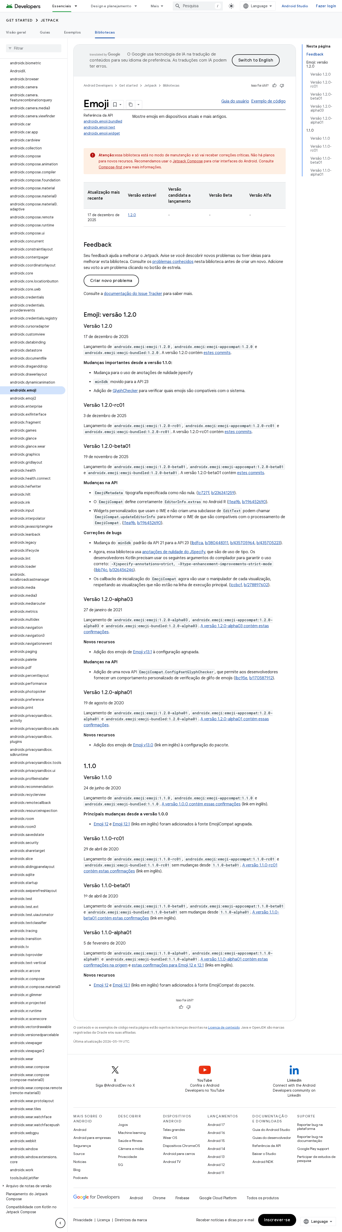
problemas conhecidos (173, 261)
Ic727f (203, 492)
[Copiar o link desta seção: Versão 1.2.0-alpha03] (138, 600)
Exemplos (72, 32)
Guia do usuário (235, 101)
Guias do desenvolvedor (271, 1137)
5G (120, 1164)
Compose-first (110, 167)
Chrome (159, 1198)
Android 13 (216, 1156)
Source (79, 1153)
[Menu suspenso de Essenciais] (78, 6)
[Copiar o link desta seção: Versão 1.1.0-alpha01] (137, 933)
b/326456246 (121, 569)
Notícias (79, 1161)
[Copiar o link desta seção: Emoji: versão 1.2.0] (141, 315)
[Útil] (274, 85)
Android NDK (262, 1161)
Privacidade (127, 1156)
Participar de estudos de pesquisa (316, 1158)
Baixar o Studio (264, 1153)
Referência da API (266, 1145)
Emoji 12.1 (121, 824)
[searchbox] (33, 48)
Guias (45, 32)
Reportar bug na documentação (310, 1138)
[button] (32, 1186)
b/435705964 (242, 542)
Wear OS (170, 1137)
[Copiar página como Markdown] (130, 104)
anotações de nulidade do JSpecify (173, 551)
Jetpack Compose (188, 161)
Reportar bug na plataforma (310, 1126)
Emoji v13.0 (143, 745)
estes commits (217, 352)
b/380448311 (216, 542)
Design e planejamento (111, 6)
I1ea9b (234, 501)
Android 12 (216, 1164)
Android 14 (216, 1148)
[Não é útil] (282, 85)
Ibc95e (241, 678)
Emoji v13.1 (142, 652)
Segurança (82, 1145)
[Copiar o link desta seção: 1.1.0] (101, 767)
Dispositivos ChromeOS (181, 1145)
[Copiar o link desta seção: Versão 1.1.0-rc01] (129, 839)
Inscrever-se (277, 1219)
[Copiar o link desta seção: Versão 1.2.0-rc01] (130, 406)
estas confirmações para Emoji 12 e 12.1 (168, 965)
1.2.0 (132, 215)
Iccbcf (236, 584)
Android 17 (216, 1124)
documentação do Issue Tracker (133, 293)
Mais (155, 6)
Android (79, 1129)
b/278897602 (256, 584)
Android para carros (179, 1153)
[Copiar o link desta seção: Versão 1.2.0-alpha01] (137, 693)
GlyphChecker (125, 390)
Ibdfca (197, 542)
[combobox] (198, 6)
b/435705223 (268, 542)
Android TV (172, 1161)
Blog (76, 1169)
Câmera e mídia (131, 1148)
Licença (103, 1220)
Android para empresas (92, 1137)
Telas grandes (174, 1129)
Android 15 (216, 1140)
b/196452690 (254, 501)
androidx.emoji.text (99, 127)
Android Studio (295, 6)
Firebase (182, 1198)
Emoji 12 (101, 824)
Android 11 (216, 1172)
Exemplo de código (268, 101)
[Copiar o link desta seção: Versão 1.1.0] (117, 778)
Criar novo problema (111, 280)
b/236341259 (222, 492)
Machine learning (132, 1132)
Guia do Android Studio (271, 1129)
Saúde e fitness (130, 1140)
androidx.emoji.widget (102, 133)
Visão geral (16, 32)
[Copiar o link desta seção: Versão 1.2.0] (117, 327)
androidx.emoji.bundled (103, 121)
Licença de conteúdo (224, 1027)
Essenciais (61, 6)
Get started (19, 20)
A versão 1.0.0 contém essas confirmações (201, 804)
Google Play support (313, 1148)
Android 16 (216, 1132)
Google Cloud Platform (218, 1198)
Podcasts (80, 1177)
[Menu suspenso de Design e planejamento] (138, 6)
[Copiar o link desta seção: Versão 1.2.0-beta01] (136, 447)
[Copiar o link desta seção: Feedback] (117, 245)
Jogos (123, 1124)
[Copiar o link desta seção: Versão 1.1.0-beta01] (135, 886)
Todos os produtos (263, 1198)
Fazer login (326, 6)
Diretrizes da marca (131, 1220)
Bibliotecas (105, 32)
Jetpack (50, 20)
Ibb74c (101, 569)
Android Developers (98, 85)
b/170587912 (261, 678)
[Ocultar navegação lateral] (60, 1223)
